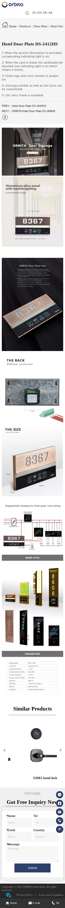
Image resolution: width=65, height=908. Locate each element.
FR (44, 12)
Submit (32, 867)
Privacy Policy (26, 894)
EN (39, 12)
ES (34, 12)
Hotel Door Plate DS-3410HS (29, 105)
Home (13, 26)
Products (25, 26)
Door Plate (40, 26)
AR (50, 12)
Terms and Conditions (49, 894)
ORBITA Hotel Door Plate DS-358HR (33, 111)
